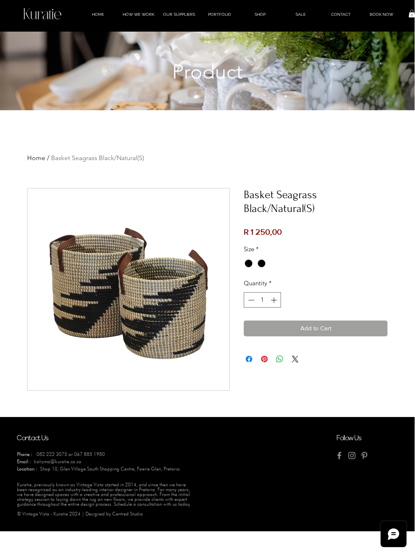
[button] (412, 13)
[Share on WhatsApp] (280, 359)
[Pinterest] (364, 455)
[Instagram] (352, 455)
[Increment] (274, 300)
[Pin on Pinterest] (264, 359)
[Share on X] (295, 359)
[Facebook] (339, 455)
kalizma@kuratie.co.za (57, 461)
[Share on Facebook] (249, 359)
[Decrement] (250, 300)
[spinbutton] (262, 300)
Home (36, 158)
